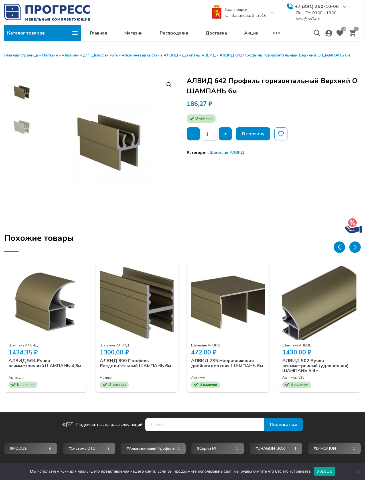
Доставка (216, 33)
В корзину (253, 134)
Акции (251, 33)
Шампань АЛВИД (199, 55)
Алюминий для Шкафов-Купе (90, 55)
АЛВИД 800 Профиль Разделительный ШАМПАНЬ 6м (135, 363)
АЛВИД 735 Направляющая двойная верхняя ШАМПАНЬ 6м (227, 363)
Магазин (133, 33)
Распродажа (174, 33)
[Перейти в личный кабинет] (328, 33)
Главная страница (21, 55)
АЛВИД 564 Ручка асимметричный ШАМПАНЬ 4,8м (45, 363)
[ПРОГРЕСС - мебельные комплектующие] (47, 12)
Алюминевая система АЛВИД (150, 55)
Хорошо (324, 471)
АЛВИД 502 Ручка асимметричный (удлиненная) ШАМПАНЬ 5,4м (315, 366)
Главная (98, 33)
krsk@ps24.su (309, 19)
